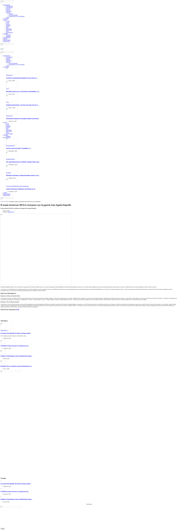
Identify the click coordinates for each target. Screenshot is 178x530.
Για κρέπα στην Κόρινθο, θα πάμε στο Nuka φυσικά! (16, 333)
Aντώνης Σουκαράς (13, 15)
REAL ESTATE (7, 40)
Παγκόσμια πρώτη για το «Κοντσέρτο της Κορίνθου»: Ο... (22, 91)
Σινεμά (7, 23)
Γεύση (7, 22)
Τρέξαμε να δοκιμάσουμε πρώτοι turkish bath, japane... (16, 356)
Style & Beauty (9, 32)
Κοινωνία (8, 8)
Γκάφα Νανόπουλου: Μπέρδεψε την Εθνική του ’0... (21, 189)
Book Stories (9, 30)
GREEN (5, 38)
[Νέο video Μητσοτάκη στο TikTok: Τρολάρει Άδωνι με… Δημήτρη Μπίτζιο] (12, 157)
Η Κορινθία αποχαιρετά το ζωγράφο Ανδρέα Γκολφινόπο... (22, 118)
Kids (7, 27)
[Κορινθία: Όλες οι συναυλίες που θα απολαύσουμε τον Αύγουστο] (3, 363)
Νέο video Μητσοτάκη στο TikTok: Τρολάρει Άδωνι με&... (23, 162)
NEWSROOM (6, 5)
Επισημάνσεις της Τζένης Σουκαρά (16, 16)
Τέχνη (11, 75)
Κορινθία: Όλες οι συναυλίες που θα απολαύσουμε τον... (16, 366)
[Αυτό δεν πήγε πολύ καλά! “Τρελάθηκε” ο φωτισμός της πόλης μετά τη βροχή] (12, 144)
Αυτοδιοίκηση (9, 7)
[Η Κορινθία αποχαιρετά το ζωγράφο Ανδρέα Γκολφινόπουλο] (12, 114)
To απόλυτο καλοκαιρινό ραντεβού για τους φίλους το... (22, 78)
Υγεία (7, 31)
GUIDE (5, 20)
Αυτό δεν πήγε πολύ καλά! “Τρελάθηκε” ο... (18, 148)
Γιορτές (7, 17)
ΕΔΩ (17, 309)
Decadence (8, 145)
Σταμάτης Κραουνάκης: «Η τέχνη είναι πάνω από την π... (22, 105)
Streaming (8, 25)
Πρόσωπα (8, 36)
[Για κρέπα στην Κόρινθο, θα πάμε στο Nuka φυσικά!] (6, 329)
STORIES (5, 33)
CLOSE (2, 528)
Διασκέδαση (9, 28)
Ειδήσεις (8, 75)
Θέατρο (8, 26)
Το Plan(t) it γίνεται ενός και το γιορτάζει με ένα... (15, 345)
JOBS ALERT (6, 41)
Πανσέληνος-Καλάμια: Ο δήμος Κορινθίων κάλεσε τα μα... (22, 175)
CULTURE (6, 18)
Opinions (8, 12)
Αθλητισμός (9, 11)
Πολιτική (8, 10)
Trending (10, 212)
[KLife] (2, 48)
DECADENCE (6, 37)
